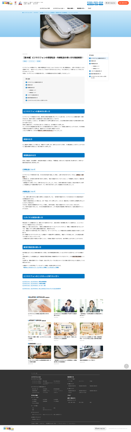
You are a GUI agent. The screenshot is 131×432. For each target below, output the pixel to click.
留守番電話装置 (56, 388)
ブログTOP (36, 12)
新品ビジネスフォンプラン (48, 414)
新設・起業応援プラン (58, 414)
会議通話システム (46, 390)
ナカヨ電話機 (56, 401)
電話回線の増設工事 (93, 390)
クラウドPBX (45, 392)
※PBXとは (56, 392)
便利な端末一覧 (35, 388)
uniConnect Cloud (35, 392)
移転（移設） (81, 402)
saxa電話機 (56, 399)
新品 (44, 408)
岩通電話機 (45, 401)
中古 (33, 408)
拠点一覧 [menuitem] (34, 3)
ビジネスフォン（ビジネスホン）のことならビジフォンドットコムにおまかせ (42, 288)
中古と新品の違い (57, 381)
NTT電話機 (34, 399)
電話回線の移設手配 (82, 385)
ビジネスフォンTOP (28, 12)
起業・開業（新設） (72, 402)
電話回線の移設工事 (82, 390)
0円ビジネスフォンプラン (37, 414)
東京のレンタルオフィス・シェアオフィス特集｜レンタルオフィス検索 (41, 267)
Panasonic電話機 (35, 403)
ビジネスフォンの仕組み (36, 382)
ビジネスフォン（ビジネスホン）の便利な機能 (34, 283)
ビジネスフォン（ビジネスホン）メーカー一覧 (34, 285)
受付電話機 (45, 388)
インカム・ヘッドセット (58, 390)
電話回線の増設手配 (93, 385)
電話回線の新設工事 (72, 390)
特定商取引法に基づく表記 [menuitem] (51, 423)
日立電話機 (34, 401)
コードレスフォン (57, 382)
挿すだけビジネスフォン (47, 409)
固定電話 (38, 61)
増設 (90, 402)
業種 (33, 409)
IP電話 (91, 381)
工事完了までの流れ (82, 392)
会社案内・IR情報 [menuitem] (27, 3)
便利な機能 (45, 381)
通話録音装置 (34, 390)
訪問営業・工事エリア (36, 419)
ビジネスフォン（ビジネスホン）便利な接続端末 (35, 281)
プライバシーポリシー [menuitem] (62, 423)
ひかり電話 (70, 381)
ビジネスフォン (32, 61)
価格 (54, 408)
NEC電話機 (45, 399)
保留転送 (25, 61)
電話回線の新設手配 (72, 385)
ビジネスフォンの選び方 (36, 381)
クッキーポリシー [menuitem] (72, 423)
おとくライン (81, 381)
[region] (98, 67)
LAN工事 (69, 392)
